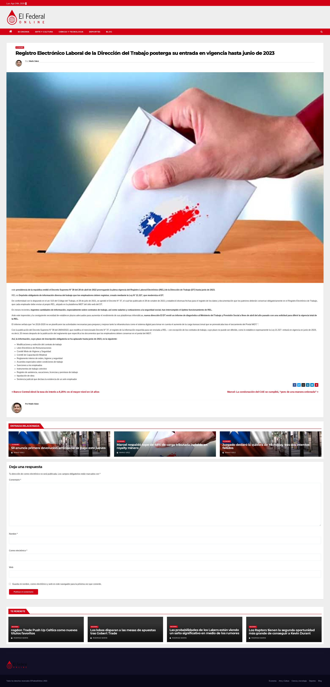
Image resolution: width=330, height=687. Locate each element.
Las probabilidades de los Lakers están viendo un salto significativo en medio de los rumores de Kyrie (204, 633)
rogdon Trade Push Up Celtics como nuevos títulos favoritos (44, 631)
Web (11, 567)
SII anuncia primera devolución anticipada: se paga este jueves (58, 448)
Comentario (15, 480)
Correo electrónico (18, 550)
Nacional (15, 626)
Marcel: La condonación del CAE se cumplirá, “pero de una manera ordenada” (272, 391)
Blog (109, 32)
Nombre (13, 534)
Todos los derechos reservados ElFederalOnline (24, 681)
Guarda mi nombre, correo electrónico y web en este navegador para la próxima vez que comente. (56, 584)
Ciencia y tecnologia (71, 32)
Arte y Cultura (44, 32)
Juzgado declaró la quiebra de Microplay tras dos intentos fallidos (266, 446)
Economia (23, 32)
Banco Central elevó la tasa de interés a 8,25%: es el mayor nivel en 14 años (56, 391)
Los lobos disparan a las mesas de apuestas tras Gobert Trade (123, 631)
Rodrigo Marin (20, 638)
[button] (322, 32)
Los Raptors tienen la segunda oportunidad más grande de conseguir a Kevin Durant (282, 631)
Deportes (94, 32)
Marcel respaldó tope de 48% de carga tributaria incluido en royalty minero (162, 446)
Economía (19, 47)
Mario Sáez (34, 61)
